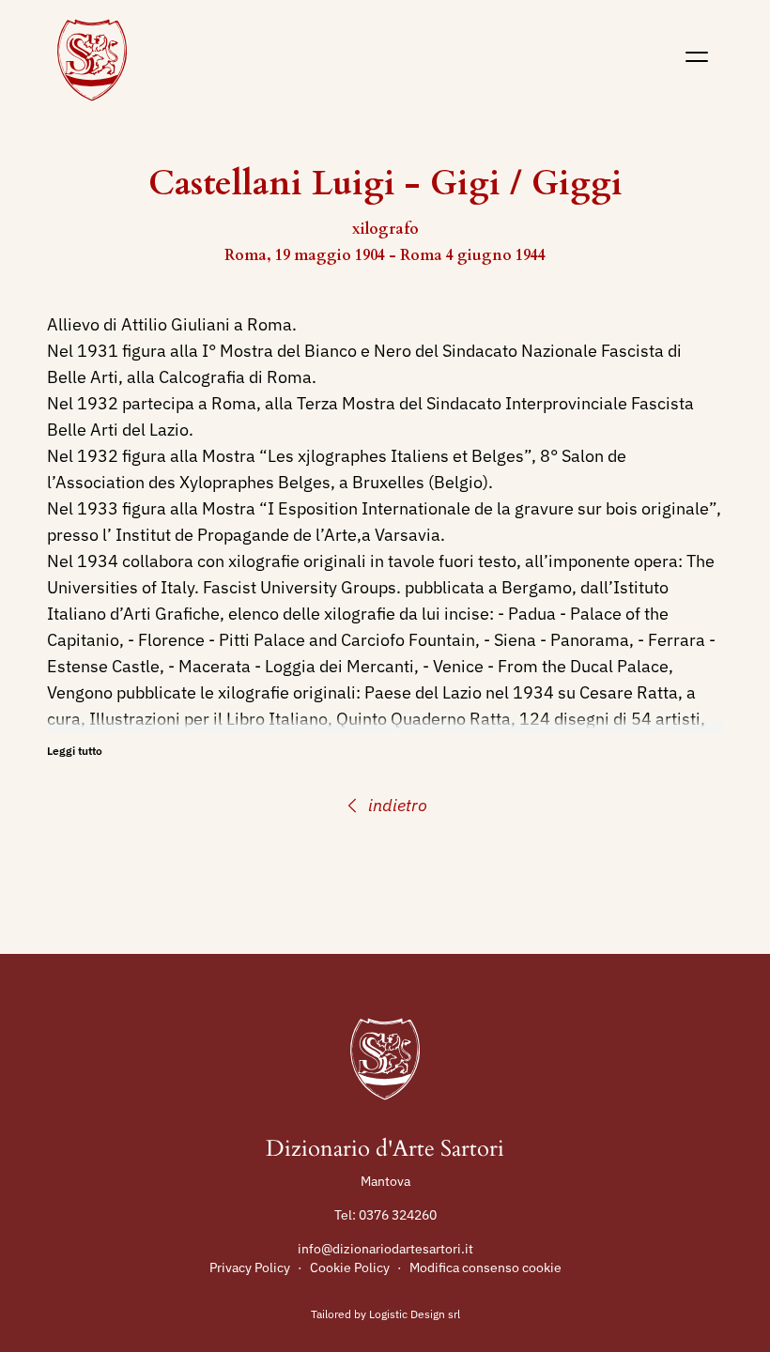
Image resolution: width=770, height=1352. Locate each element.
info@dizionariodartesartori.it (385, 1248)
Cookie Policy (350, 1267)
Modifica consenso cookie (485, 1267)
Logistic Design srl (414, 1314)
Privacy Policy (249, 1267)
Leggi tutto (74, 751)
